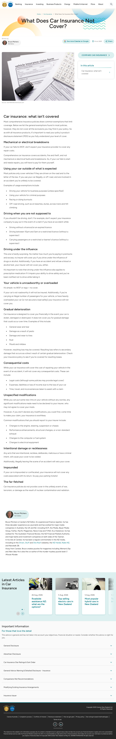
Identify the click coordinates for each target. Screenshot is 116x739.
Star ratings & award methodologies (97, 717)
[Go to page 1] (22, 609)
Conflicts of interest (40, 717)
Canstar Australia (12, 717)
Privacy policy (80, 717)
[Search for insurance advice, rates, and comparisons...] (111, 4)
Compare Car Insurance (94, 55)
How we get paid (69, 717)
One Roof (37, 543)
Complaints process (25, 717)
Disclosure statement (55, 717)
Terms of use (58, 719)
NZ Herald (57, 543)
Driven (21, 543)
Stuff (27, 543)
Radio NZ (65, 543)
